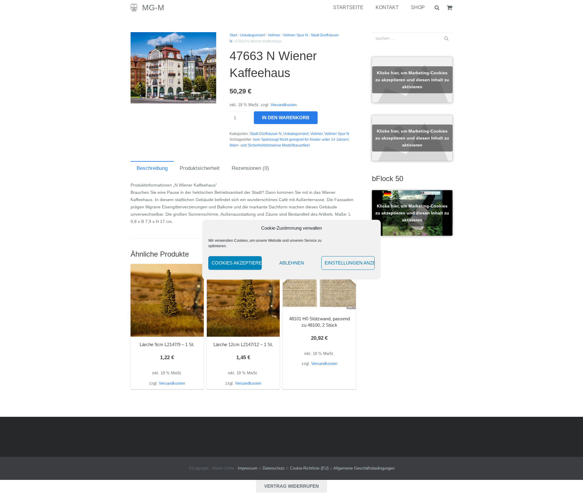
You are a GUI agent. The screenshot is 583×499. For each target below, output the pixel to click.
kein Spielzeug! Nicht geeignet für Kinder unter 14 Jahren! (301, 139)
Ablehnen (291, 262)
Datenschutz (274, 468)
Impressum (247, 468)
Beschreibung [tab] (152, 168)
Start (233, 35)
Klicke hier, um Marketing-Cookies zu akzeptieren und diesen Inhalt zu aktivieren (412, 79)
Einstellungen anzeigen (350, 262)
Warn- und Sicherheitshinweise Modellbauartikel (270, 145)
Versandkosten (284, 105)
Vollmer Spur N (295, 35)
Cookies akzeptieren (237, 262)
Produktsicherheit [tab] (200, 168)
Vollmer (274, 35)
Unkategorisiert (252, 35)
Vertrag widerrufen (291, 486)
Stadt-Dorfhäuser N (265, 134)
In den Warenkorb (285, 117)
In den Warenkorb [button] (167, 383)
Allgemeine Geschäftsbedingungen (363, 468)
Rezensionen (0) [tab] (250, 168)
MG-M (153, 7)
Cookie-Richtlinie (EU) (309, 468)
